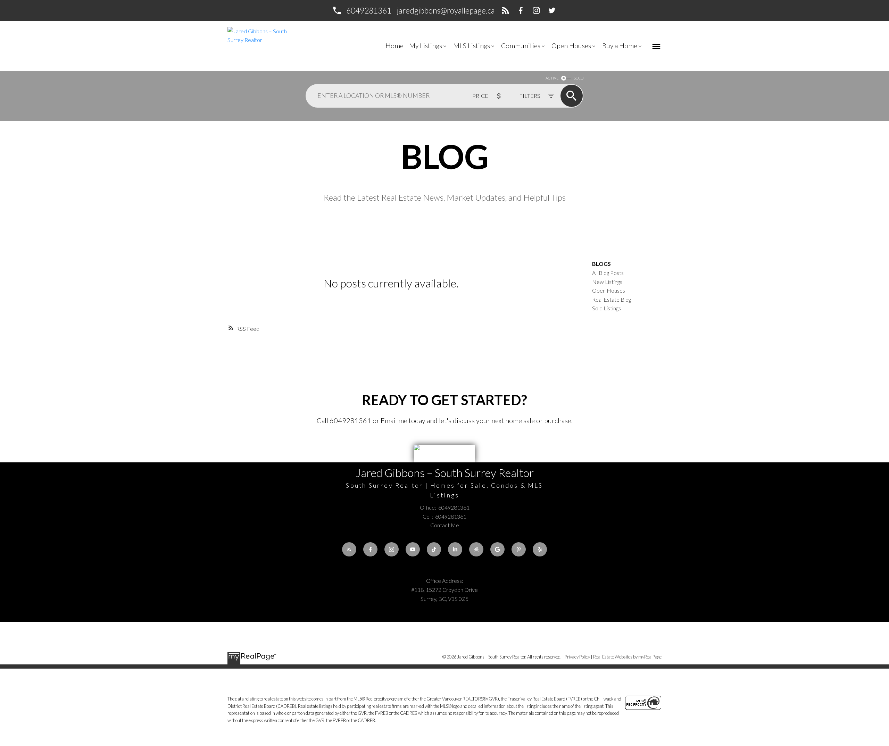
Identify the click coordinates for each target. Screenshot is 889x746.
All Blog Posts (608, 272)
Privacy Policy (577, 657)
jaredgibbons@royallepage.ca (446, 10)
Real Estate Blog (611, 299)
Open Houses (608, 290)
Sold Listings (606, 308)
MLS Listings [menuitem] (471, 46)
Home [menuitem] (394, 46)
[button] (361, 11)
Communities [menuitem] (520, 46)
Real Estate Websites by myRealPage (627, 657)
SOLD (578, 78)
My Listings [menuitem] (425, 46)
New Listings (607, 281)
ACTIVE (552, 78)
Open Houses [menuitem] (571, 46)
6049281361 (368, 10)
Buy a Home (619, 46)
